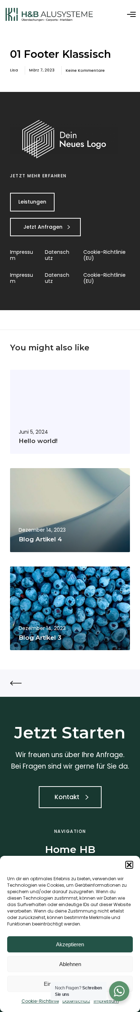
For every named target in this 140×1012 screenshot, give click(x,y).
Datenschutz (76, 1001)
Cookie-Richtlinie (40, 1001)
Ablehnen (70, 964)
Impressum (106, 1001)
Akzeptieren (70, 944)
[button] (129, 864)
